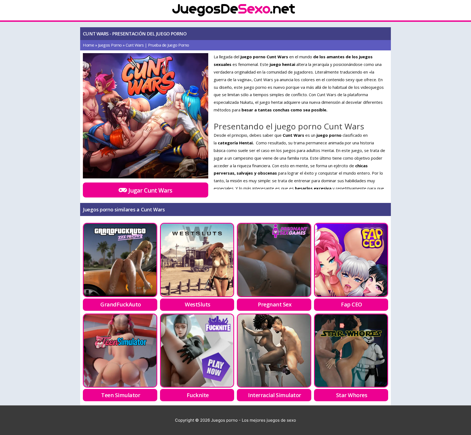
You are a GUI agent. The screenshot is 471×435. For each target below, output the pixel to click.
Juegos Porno (110, 45)
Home (88, 45)
